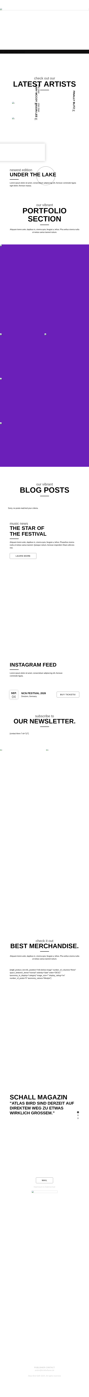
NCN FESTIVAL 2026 (33, 693)
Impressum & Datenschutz (44, 1187)
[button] (70, 53)
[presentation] (5, 836)
